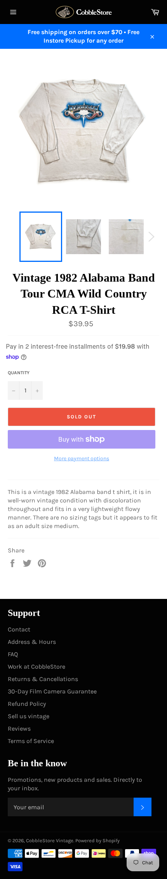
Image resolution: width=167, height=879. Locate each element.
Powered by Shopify (97, 840)
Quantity (19, 372)
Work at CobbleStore (36, 666)
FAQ (13, 654)
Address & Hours (32, 641)
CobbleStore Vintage (49, 840)
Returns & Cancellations (43, 679)
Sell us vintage (28, 716)
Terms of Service (31, 741)
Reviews (19, 728)
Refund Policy (27, 703)
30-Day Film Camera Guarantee (52, 691)
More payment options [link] (81, 458)
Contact (19, 629)
